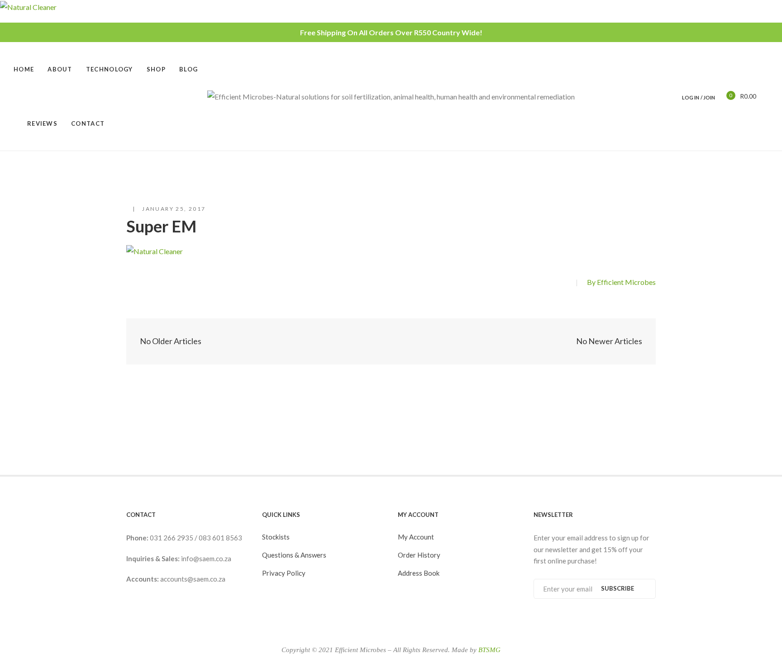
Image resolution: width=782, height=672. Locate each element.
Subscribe (617, 588)
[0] (724, 96)
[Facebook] (548, 283)
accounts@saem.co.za (192, 579)
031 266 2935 (172, 538)
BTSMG (489, 649)
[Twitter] (564, 283)
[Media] (391, 341)
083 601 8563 (220, 538)
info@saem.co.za (206, 558)
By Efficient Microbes (621, 282)
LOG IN (690, 97)
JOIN (709, 97)
